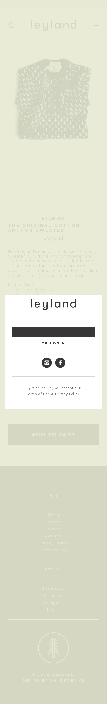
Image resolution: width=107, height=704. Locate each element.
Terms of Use (38, 394)
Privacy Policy (67, 394)
